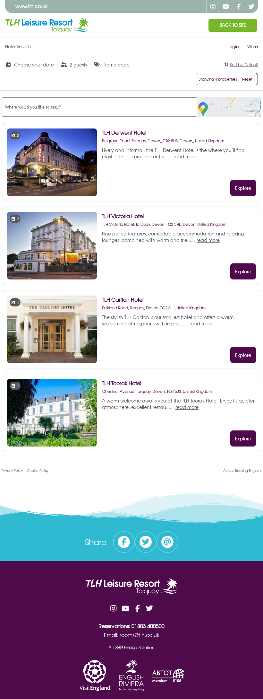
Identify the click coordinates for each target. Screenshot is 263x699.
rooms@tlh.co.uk (139, 635)
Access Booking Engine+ (242, 470)
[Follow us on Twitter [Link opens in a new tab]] (251, 6)
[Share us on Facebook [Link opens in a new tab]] (124, 542)
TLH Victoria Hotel (123, 216)
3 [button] (18, 219)
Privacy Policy (12, 470)
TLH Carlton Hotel (122, 299)
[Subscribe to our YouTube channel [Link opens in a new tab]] (225, 6)
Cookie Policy (37, 470)
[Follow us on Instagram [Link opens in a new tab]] (213, 6)
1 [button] (18, 302)
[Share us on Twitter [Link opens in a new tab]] (146, 542)
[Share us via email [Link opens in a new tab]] (167, 542)
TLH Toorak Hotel (121, 383)
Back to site (233, 25)
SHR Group (126, 647)
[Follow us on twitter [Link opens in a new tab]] (149, 608)
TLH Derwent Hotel (124, 132)
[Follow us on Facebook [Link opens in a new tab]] (238, 6)
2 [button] (18, 135)
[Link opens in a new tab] (96, 675)
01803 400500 (148, 626)
